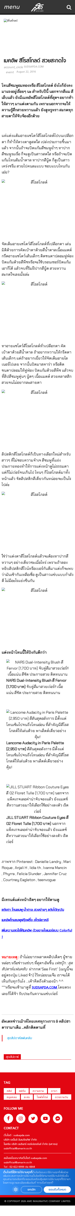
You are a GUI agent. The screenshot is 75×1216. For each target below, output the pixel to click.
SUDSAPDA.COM (34, 67)
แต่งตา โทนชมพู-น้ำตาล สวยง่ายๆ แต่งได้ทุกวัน (33, 910)
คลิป (9, 1091)
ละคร (27, 1097)
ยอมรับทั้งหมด (57, 1189)
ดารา (54, 1091)
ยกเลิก (31, 1189)
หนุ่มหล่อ (12, 1097)
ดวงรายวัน (61, 1097)
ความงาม (38, 1091)
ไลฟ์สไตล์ (42, 1097)
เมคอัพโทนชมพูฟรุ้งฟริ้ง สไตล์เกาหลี (25, 920)
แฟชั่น (22, 1091)
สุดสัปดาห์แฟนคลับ (19, 1038)
